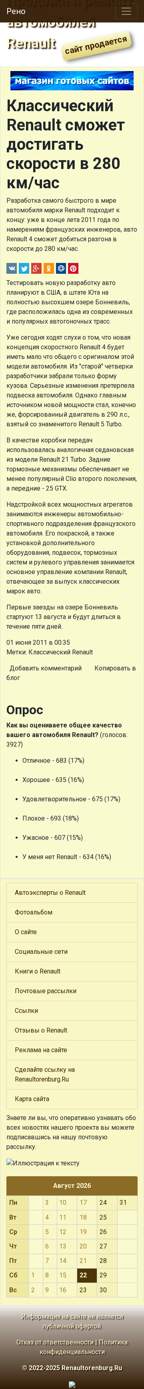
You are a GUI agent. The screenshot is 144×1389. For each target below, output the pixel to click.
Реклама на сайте (41, 1050)
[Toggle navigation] (126, 11)
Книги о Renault (37, 971)
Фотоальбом (33, 912)
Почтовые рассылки (45, 991)
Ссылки (26, 1010)
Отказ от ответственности (55, 1342)
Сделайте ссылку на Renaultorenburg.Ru (45, 1074)
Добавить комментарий (46, 668)
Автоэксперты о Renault (50, 892)
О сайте (26, 932)
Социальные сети (41, 951)
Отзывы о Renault (41, 1030)
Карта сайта (32, 1099)
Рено (16, 11)
